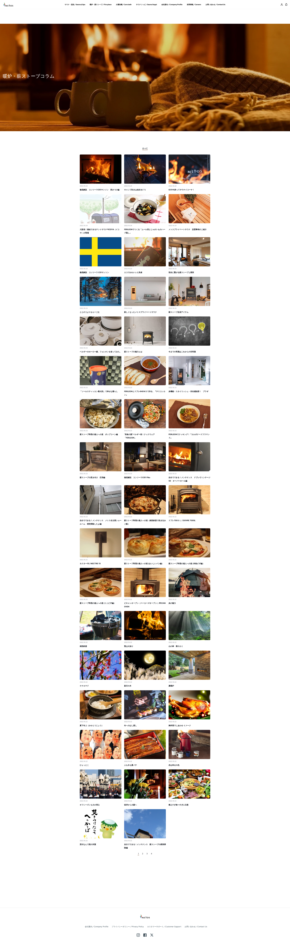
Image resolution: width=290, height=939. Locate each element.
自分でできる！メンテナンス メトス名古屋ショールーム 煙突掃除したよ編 (100, 522)
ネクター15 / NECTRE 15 (90, 563)
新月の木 (127, 686)
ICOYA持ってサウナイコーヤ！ (181, 190)
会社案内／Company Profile (96, 926)
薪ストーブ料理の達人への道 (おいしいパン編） (143, 563)
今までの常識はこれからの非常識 (182, 352)
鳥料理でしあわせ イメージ (180, 725)
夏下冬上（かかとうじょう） (91, 725)
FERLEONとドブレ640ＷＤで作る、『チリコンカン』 (144, 393)
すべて (145, 148)
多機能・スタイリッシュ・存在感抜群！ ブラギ (188, 391)
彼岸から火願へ (130, 805)
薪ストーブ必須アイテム (178, 312)
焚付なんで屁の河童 (88, 844)
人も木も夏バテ (130, 765)
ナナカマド (84, 686)
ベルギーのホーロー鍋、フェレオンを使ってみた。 (100, 352)
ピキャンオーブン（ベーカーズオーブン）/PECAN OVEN (145, 605)
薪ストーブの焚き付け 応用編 (92, 477)
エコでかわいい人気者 (133, 272)
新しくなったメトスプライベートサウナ (140, 312)
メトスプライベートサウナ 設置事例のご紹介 (188, 229)
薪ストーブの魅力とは (133, 352)
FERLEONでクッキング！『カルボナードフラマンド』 (189, 436)
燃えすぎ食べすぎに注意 (178, 805)
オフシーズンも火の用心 (90, 805)
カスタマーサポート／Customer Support (164, 926)
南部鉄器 (83, 646)
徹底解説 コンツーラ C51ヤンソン (94, 272)
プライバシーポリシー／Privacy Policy (128, 926)
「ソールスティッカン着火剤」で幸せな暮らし (99, 391)
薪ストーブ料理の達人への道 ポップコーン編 (99, 434)
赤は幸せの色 (174, 765)
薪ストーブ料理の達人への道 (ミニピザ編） (97, 603)
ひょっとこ (84, 765)
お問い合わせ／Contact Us (196, 926)
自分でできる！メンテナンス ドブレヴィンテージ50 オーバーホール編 (189, 479)
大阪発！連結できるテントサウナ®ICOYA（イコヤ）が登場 (99, 231)
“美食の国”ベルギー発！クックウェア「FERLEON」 (139, 436)
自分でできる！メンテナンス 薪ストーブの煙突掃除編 (145, 846)
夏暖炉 (171, 686)
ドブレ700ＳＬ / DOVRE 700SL (182, 520)
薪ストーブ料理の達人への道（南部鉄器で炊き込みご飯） (145, 522)
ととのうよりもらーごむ (90, 312)
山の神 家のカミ (176, 646)
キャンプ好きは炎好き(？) (135, 190)
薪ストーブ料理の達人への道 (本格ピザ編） (186, 563)
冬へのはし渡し (130, 725)
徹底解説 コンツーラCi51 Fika (137, 477)
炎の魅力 (172, 603)
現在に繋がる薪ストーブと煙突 (181, 272)
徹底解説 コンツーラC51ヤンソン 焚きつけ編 (99, 190)
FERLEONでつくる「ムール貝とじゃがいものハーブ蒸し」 (144, 231)
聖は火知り (128, 646)
